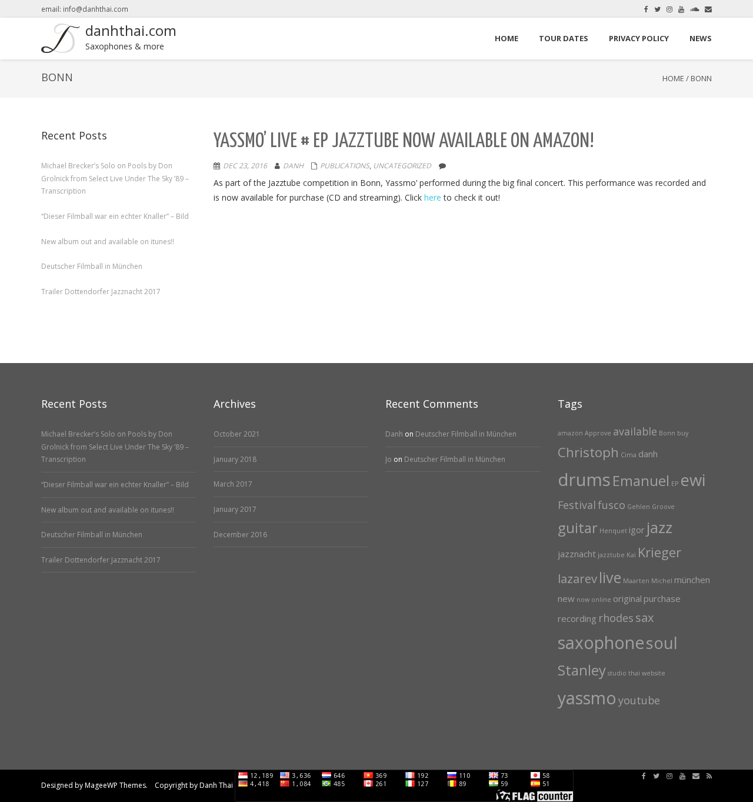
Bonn (667, 433)
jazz (659, 527)
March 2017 (233, 484)
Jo (388, 459)
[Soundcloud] (694, 9)
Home (673, 78)
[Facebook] (646, 9)
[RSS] (709, 776)
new (566, 598)
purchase (662, 598)
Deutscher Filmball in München (91, 266)
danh (648, 454)
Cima (629, 455)
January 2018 (235, 459)
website (653, 673)
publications (344, 166)
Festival (577, 505)
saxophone (601, 642)
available (635, 431)
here (432, 197)
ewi (692, 480)
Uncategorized (402, 166)
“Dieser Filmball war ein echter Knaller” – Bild (115, 216)
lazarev (577, 578)
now (583, 599)
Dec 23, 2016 (245, 166)
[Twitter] (657, 9)
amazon (570, 433)
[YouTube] (681, 9)
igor (637, 529)
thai (634, 673)
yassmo (587, 698)
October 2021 (237, 434)
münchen (692, 579)
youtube (639, 700)
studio (617, 673)
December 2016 (240, 535)
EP (674, 484)
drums (584, 479)
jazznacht (577, 554)
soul (662, 643)
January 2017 (235, 509)
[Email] (708, 9)
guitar (578, 527)
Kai (631, 555)
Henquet (613, 531)
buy (682, 433)
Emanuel (640, 480)
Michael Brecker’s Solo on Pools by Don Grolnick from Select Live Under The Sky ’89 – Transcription (115, 178)
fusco (611, 505)
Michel (661, 581)
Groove (663, 507)
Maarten (636, 581)
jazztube (611, 555)
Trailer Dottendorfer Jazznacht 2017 (101, 292)
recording (577, 618)
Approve (598, 433)
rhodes (616, 618)
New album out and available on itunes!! (107, 242)
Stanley (582, 670)
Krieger (659, 552)
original (627, 598)
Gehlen (638, 507)
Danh (293, 166)
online (601, 599)
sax (644, 617)
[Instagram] (669, 9)
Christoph (588, 452)
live (610, 577)
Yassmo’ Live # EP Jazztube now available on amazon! (404, 141)
